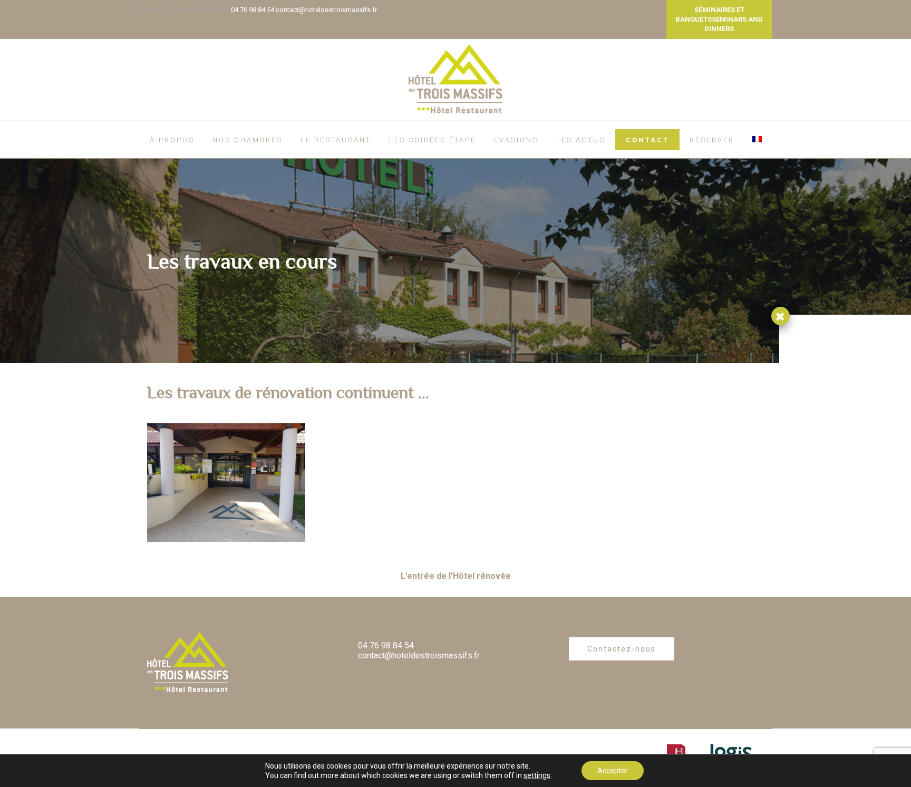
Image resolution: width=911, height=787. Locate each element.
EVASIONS (516, 140)
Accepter (612, 770)
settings (537, 775)
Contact (647, 140)
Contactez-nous (621, 649)
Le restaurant (336, 140)
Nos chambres (247, 140)
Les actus (580, 140)
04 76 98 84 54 (252, 10)
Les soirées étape (432, 140)
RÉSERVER (712, 140)
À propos (172, 140)
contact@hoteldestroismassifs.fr (326, 10)
